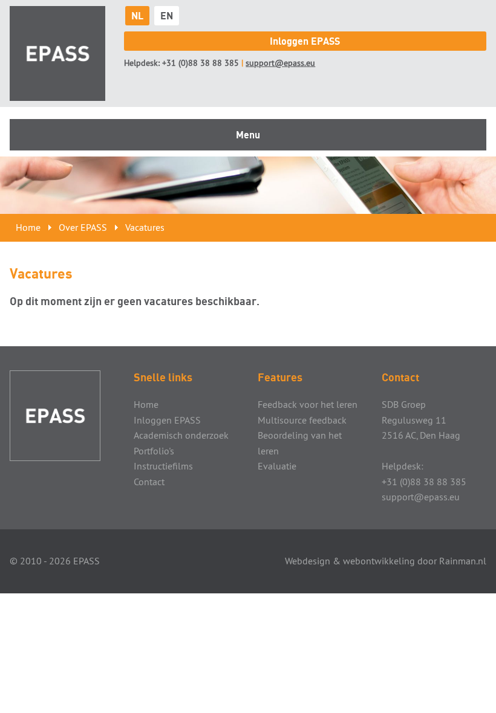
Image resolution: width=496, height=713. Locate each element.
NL (137, 16)
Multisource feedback (302, 420)
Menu (248, 135)
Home (28, 227)
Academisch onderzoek (181, 435)
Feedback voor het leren (307, 404)
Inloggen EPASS (305, 41)
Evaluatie (277, 466)
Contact (149, 482)
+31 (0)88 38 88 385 (200, 62)
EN (166, 16)
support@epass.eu (280, 62)
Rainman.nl (462, 561)
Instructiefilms (163, 466)
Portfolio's (154, 451)
